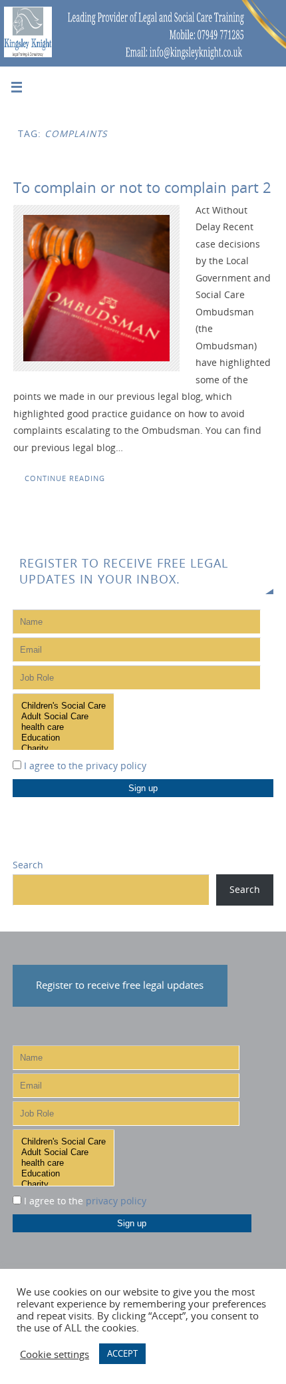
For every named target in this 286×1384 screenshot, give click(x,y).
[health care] (63, 727)
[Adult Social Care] (63, 716)
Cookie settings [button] (54, 1354)
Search (28, 865)
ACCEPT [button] (122, 1353)
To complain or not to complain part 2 (142, 187)
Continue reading (65, 478)
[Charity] (63, 748)
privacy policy (116, 766)
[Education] (63, 738)
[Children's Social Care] (63, 706)
